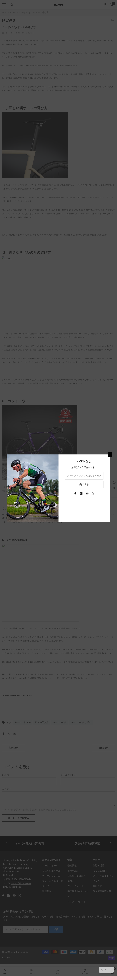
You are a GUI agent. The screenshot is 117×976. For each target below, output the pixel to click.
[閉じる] (110, 454)
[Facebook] (75, 494)
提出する (84, 484)
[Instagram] (81, 494)
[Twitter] (93, 494)
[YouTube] (87, 494)
